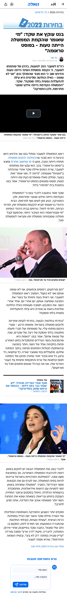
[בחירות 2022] (33, 23)
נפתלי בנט (59, 547)
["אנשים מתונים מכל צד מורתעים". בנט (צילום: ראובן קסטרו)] (33, 255)
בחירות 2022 (47, 547)
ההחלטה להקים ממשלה (23, 157)
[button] (53, 4)
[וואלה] (33, 4)
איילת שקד (36, 547)
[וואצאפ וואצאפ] (11, 4)
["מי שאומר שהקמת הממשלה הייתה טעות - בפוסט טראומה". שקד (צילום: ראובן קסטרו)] (33, 433)
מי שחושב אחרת (21, 161)
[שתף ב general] (5, 4)
